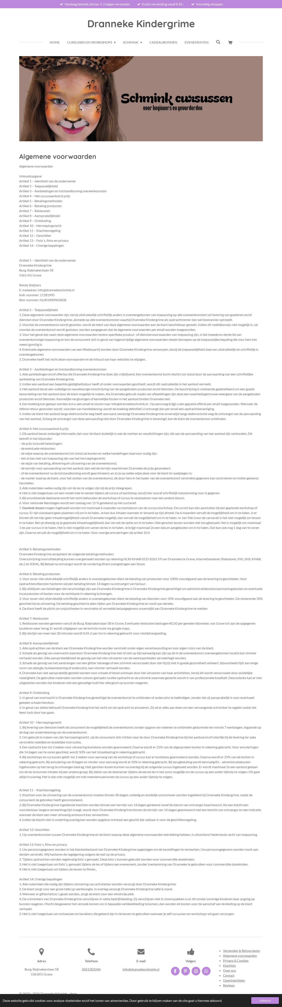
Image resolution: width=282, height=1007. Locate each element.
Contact (229, 975)
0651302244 (91, 969)
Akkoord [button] (265, 1000)
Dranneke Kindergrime (141, 23)
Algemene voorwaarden (240, 955)
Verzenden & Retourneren (241, 951)
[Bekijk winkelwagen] (230, 42)
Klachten (229, 965)
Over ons (229, 970)
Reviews (229, 985)
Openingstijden (234, 980)
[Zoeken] (218, 42)
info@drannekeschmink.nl (141, 969)
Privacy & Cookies (236, 960)
